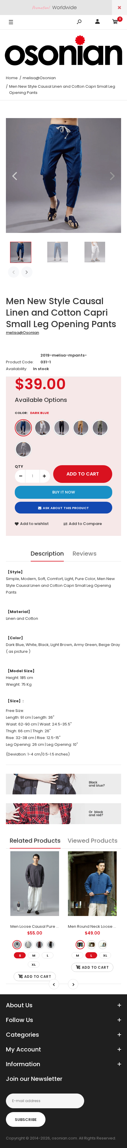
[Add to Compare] (51, 871)
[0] (115, 22)
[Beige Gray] (23, 449)
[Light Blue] (102, 944)
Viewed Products (93, 840)
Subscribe (26, 1119)
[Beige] (28, 944)
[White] (42, 427)
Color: (32, 412)
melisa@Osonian (22, 332)
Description (47, 553)
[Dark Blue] (23, 427)
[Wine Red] (39, 944)
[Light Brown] (80, 427)
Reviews (85, 553)
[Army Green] (100, 427)
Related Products (35, 840)
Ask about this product (66, 508)
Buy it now (63, 492)
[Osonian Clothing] (63, 50)
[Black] (61, 427)
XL (34, 964)
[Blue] (80, 944)
